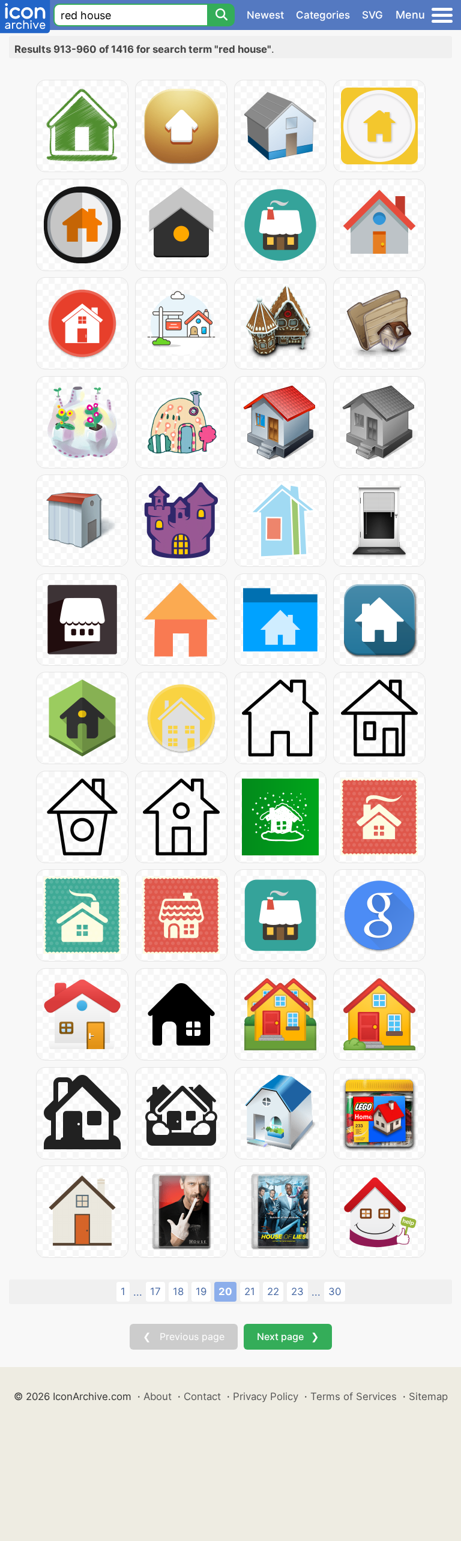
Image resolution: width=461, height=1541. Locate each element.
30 (334, 1291)
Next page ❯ (288, 1336)
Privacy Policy (265, 1396)
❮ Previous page (183, 1336)
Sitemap (428, 1396)
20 (225, 1291)
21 (249, 1291)
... (137, 1292)
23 (297, 1291)
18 (178, 1291)
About (157, 1396)
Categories (323, 15)
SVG (372, 15)
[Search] (221, 15)
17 (155, 1291)
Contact (202, 1396)
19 (201, 1291)
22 (273, 1291)
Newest (265, 15)
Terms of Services (353, 1396)
